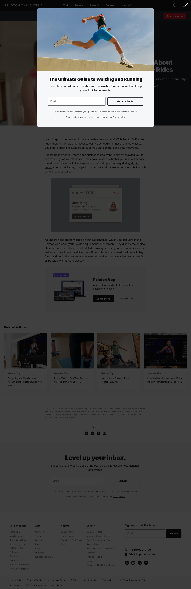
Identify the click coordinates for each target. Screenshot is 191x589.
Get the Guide (125, 101)
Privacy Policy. (119, 117)
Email (53, 101)
